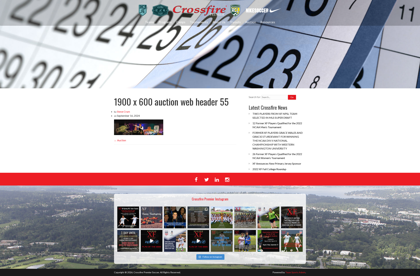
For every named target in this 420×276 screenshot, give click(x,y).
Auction (250, 22)
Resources (267, 22)
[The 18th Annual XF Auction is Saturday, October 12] (128, 241)
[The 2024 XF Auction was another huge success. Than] (292, 217)
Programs (165, 22)
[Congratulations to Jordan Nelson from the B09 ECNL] (198, 241)
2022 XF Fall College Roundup (269, 169)
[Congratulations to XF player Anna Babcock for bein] (175, 241)
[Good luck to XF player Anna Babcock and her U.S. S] (268, 217)
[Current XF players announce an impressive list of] (198, 217)
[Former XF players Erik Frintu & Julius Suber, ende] (245, 241)
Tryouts (235, 22)
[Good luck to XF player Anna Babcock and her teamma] (222, 217)
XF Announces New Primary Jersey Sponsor (276, 163)
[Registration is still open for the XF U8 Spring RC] (128, 217)
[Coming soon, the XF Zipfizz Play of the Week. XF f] (222, 241)
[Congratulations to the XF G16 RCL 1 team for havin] (152, 241)
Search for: (255, 97)
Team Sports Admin (295, 272)
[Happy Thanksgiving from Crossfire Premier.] (152, 217)
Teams (149, 22)
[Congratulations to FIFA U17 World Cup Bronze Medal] (175, 217)
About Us (218, 22)
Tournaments (199, 22)
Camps (180, 22)
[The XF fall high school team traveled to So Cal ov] (245, 217)
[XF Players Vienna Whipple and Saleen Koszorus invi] (292, 241)
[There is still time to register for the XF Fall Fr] (268, 241)
